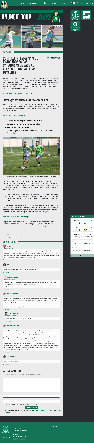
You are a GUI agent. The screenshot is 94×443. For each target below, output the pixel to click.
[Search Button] (81, 3)
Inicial (22, 3)
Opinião (43, 3)
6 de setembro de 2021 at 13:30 (9, 248)
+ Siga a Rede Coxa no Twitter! (14, 116)
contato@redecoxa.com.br (19, 437)
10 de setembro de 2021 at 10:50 (9, 359)
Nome (5, 393)
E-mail (5, 399)
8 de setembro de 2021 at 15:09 (11, 315)
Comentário (6, 377)
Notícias (32, 3)
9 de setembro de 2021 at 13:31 (9, 328)
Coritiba (13, 237)
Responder (6, 260)
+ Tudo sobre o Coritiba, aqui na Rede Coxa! (18, 93)
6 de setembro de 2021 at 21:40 (9, 279)
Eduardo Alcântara (54, 57)
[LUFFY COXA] (31, 16)
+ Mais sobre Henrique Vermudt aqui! (16, 217)
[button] (84, 3)
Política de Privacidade (18, 439)
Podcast (54, 3)
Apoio (55, 426)
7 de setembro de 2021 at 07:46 (9, 296)
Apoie (63, 3)
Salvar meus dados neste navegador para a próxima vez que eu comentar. (22, 404)
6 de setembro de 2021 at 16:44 (9, 267)
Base (7, 237)
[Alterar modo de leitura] (74, 3)
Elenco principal (22, 237)
